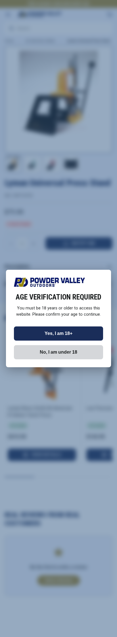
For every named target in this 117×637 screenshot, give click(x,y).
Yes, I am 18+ (58, 333)
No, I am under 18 (58, 352)
